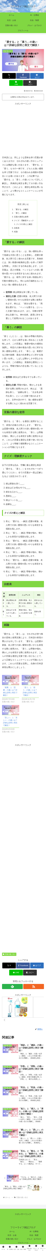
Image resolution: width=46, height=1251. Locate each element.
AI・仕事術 (34, 1231)
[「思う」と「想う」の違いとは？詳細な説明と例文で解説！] (30, 680)
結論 (16, 232)
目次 (20, 204)
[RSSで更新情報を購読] (33, 986)
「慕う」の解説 (20, 213)
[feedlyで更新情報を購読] (12, 986)
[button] (30, 83)
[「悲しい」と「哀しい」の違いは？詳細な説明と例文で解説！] (10, 710)
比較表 (16, 228)
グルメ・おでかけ (34, 1239)
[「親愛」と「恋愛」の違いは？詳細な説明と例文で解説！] (10, 680)
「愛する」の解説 (21, 209)
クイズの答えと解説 (24, 224)
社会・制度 (34, 1235)
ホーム (12, 1231)
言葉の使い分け (10, 954)
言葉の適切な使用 (21, 217)
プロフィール (23, 1243)
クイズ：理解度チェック (24, 220)
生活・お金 (12, 1235)
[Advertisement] (23, 129)
